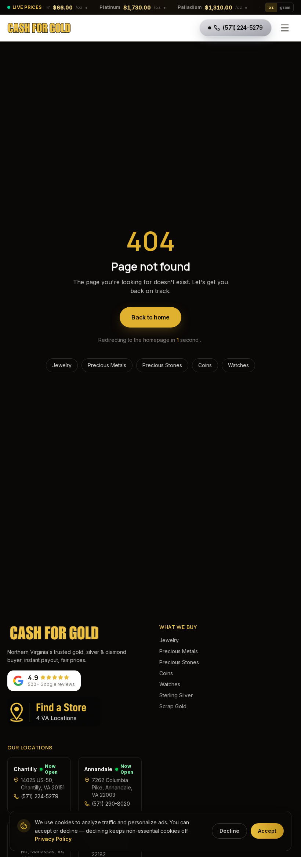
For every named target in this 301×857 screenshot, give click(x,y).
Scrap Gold (172, 706)
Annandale (98, 769)
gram (285, 7)
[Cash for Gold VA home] (39, 28)
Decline (229, 831)
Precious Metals (107, 365)
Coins (205, 365)
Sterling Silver (176, 695)
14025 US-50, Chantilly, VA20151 (43, 784)
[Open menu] (285, 28)
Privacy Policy (53, 839)
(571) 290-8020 (111, 803)
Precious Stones (162, 365)
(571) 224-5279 (39, 796)
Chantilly (25, 769)
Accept (267, 831)
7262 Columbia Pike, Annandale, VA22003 (112, 787)
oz (271, 7)
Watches (238, 365)
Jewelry (62, 365)
